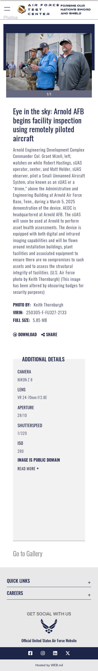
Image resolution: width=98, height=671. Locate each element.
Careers (15, 593)
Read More (27, 468)
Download (27, 334)
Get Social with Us (49, 614)
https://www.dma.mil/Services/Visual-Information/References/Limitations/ (45, 532)
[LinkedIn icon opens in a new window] (55, 653)
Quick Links (18, 581)
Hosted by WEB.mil (49, 665)
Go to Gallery (27, 553)
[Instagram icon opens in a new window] (42, 653)
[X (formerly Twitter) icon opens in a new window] (67, 653)
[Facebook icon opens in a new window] (30, 653)
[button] (7, 9)
